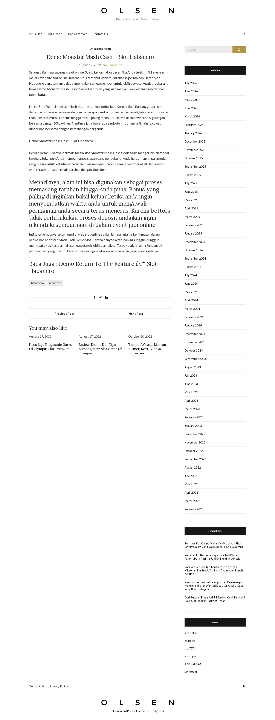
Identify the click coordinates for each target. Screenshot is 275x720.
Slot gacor (191, 671)
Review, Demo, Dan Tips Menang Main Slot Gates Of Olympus (100, 348)
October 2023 (194, 350)
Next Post (135, 313)
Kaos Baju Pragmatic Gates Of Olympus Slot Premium (50, 346)
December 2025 (195, 141)
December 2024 (195, 242)
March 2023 (192, 409)
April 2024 (191, 300)
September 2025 (195, 166)
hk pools (190, 640)
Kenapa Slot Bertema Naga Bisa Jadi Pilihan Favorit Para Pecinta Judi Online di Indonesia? (213, 556)
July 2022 (191, 476)
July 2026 (191, 83)
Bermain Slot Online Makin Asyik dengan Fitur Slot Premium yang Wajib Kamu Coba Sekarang (214, 545)
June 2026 (191, 91)
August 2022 (193, 467)
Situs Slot (35, 34)
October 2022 (194, 450)
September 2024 (195, 258)
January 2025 (193, 233)
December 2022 (195, 434)
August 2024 (193, 267)
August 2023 (193, 367)
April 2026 (191, 108)
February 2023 (194, 417)
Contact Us (100, 34)
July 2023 (191, 375)
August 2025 (193, 175)
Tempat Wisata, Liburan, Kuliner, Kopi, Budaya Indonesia (147, 348)
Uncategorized (100, 48)
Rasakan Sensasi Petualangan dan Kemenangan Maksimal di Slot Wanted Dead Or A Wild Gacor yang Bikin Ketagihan (215, 585)
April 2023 (191, 400)
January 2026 (193, 133)
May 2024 (191, 292)
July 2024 (191, 275)
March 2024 (192, 308)
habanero (37, 283)
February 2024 (194, 317)
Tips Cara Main (77, 34)
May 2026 (191, 99)
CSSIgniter (157, 711)
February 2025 (194, 225)
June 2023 (191, 384)
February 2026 (194, 124)
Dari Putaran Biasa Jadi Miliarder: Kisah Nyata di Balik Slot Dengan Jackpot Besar (215, 599)
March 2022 (192, 501)
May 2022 (191, 484)
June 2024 (191, 283)
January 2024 (193, 325)
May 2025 (191, 200)
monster (55, 283)
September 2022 (195, 459)
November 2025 (195, 150)
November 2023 (195, 342)
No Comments (112, 65)
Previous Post (65, 313)
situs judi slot (193, 664)
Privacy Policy (59, 686)
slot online (191, 633)
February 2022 (194, 509)
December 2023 (195, 333)
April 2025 (191, 208)
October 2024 (194, 250)
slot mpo (190, 656)
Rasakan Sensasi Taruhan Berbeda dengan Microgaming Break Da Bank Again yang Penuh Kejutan (214, 570)
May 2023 (191, 392)
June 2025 (191, 191)
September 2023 (195, 359)
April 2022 (191, 492)
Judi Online (54, 34)
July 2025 (191, 183)
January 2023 (193, 425)
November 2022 (195, 442)
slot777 (189, 648)
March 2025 (192, 216)
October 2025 (194, 158)
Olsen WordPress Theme (128, 711)
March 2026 (192, 116)
